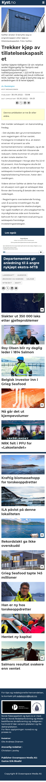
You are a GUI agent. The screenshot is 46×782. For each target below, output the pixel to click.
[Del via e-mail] (28, 103)
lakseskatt (8, 275)
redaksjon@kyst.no (26, 696)
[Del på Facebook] (17, 103)
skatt (18, 283)
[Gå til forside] (20, 2)
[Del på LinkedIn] (25, 103)
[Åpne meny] (43, 2)
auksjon (21, 275)
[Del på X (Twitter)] (21, 103)
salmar (30, 279)
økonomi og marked (13, 279)
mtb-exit (7, 283)
